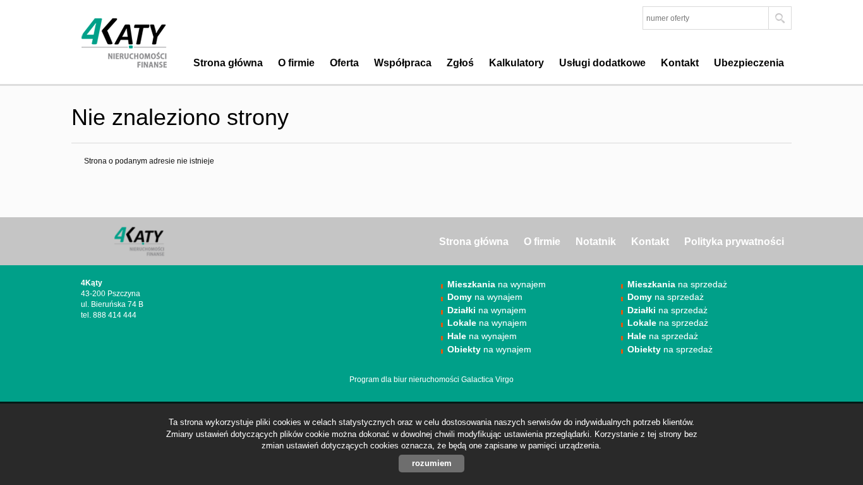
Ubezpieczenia (749, 62)
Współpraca (402, 62)
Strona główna (228, 62)
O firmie (296, 62)
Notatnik (596, 241)
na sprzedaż (677, 284)
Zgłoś (460, 62)
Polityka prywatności (734, 241)
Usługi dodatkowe (602, 62)
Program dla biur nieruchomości (405, 379)
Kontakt (680, 62)
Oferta (344, 62)
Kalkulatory (516, 62)
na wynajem (496, 284)
